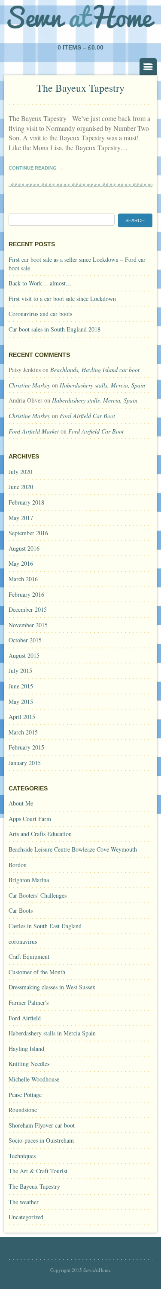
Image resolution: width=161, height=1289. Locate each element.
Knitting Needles (29, 1064)
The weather (24, 1202)
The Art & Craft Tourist (38, 1171)
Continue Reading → (36, 167)
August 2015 (24, 655)
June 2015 (21, 686)
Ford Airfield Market (34, 431)
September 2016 (28, 533)
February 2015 (26, 747)
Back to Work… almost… (40, 283)
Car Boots (21, 910)
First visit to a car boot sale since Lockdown (62, 298)
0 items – (80, 47)
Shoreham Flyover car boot (42, 1125)
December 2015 (28, 609)
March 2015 (23, 732)
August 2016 (24, 548)
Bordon (18, 865)
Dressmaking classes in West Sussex (52, 987)
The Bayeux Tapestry (80, 88)
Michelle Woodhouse (34, 1079)
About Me (21, 803)
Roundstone (23, 1110)
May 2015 (21, 701)
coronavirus (23, 941)
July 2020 (20, 472)
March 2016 (23, 579)
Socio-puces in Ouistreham (41, 1140)
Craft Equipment (29, 956)
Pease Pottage (25, 1095)
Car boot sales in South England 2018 (54, 329)
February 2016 (26, 594)
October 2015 (25, 640)
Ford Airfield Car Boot (87, 416)
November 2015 (28, 625)
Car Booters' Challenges (38, 895)
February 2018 (26, 502)
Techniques (22, 1156)
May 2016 (21, 563)
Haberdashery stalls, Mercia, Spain (102, 385)
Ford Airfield (25, 1018)
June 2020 (21, 487)
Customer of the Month (37, 972)
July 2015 (20, 670)
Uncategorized (26, 1217)
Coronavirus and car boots (40, 314)
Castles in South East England (45, 926)
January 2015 (25, 763)
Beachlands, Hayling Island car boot (95, 370)
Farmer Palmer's (29, 1002)
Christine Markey (29, 385)
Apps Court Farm (30, 819)
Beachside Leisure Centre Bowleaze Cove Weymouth (73, 849)
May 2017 (21, 518)
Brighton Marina (29, 880)
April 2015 (22, 717)
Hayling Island (26, 1048)
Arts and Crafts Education (40, 834)
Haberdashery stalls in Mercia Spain (52, 1033)
